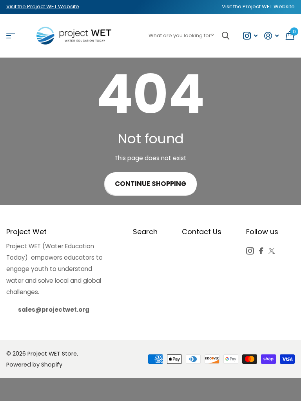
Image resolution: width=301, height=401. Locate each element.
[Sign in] (271, 36)
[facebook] (261, 250)
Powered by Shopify (34, 364)
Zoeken (225, 36)
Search (145, 232)
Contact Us (201, 232)
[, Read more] (250, 36)
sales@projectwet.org (53, 309)
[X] (271, 251)
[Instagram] (250, 251)
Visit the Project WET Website (42, 6)
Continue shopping (150, 183)
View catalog (10, 36)
